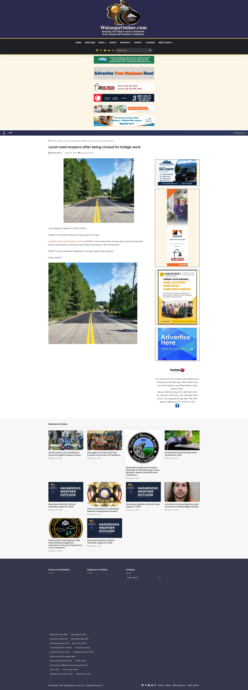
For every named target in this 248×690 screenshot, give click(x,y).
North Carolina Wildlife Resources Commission (68, 665)
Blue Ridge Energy (79, 639)
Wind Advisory (83, 674)
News (101, 42)
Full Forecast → (240, 133)
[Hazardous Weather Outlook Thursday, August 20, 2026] (104, 528)
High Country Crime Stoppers (62, 656)
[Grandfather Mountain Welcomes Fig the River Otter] (182, 440)
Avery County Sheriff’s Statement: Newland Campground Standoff (103, 509)
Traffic (138, 42)
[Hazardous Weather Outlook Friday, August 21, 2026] (143, 492)
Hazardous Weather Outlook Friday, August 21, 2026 (143, 505)
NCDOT (81, 661)
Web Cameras (179, 685)
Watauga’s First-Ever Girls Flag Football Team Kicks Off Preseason (103, 453)
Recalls (54, 670)
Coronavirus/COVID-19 (61, 648)
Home (78, 42)
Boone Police (79, 643)
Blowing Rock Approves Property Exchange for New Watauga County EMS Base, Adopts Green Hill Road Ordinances (143, 471)
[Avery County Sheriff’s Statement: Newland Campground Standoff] (104, 494)
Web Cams (90, 42)
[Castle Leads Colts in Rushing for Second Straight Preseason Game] (65, 440)
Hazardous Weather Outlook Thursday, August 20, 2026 (100, 541)
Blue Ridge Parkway (59, 643)
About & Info (164, 42)
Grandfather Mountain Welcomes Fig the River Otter (181, 453)
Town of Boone (70, 670)
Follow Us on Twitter (97, 569)
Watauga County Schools (61, 674)
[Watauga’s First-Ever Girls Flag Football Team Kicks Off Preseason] (104, 440)
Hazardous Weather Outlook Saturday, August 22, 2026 (62, 505)
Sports (113, 42)
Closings (150, 42)
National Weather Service (61, 661)
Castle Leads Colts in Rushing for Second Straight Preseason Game (64, 453)
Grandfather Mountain (83, 652)
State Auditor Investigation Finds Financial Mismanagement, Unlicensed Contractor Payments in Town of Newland (65, 544)
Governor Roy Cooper (60, 652)
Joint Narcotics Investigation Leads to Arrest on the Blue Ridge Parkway (182, 505)
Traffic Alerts (193, 685)
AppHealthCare (78, 634)
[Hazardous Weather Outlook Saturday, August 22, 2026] (65, 492)
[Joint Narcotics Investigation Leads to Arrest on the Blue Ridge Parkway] (182, 492)
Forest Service (82, 648)
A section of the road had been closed (65, 241)
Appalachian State (58, 634)
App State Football (58, 639)
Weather (124, 42)
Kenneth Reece (56, 153)
